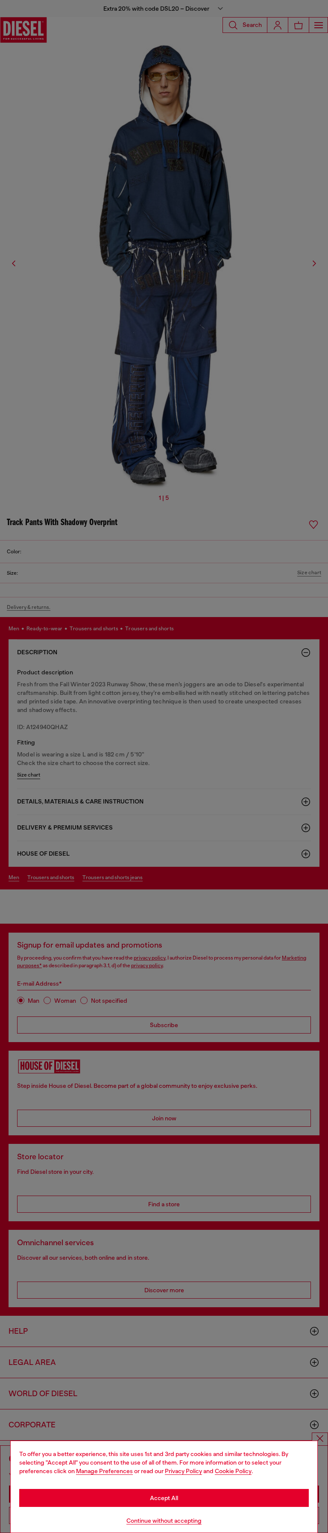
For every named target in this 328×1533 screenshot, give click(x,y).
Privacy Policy (183, 1471)
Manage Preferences (104, 1471)
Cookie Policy (233, 1471)
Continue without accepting (164, 1520)
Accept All (164, 1498)
